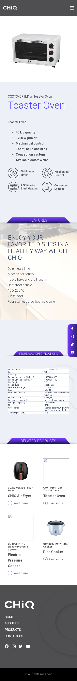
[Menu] (71, 8)
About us (12, 623)
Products (13, 630)
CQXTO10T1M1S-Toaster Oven (53, 489)
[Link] (10, 8)
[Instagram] (14, 646)
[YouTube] (28, 646)
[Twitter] (21, 646)
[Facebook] (7, 646)
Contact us (14, 636)
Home (9, 617)
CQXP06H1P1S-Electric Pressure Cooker (18, 547)
